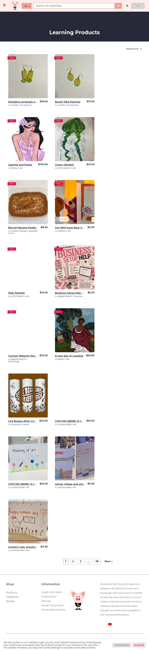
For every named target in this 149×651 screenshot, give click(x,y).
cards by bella (64, 424)
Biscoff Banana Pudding (23, 227)
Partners (46, 601)
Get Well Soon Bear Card (70, 227)
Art (21, 168)
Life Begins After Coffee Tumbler (29, 421)
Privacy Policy (48, 596)
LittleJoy (62, 231)
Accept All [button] (139, 645)
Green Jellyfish (64, 164)
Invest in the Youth (51, 592)
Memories (16, 424)
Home (26, 424)
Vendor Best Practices (53, 609)
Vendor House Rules (52, 605)
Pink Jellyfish (16, 293)
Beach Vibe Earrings (67, 102)
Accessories (25, 105)
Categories (12, 596)
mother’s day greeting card (26, 547)
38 (97, 561)
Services (78, 296)
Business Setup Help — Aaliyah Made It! (80, 293)
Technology (13, 361)
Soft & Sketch (64, 168)
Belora (14, 168)
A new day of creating (69, 356)
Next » (109, 561)
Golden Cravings (19, 231)
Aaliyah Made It (65, 296)
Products (11, 592)
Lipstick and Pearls (20, 164)
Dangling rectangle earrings (26, 102)
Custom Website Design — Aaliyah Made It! (35, 356)
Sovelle (14, 105)
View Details (28, 76)
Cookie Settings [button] (121, 645)
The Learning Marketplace (114, 614)
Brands (10, 601)
